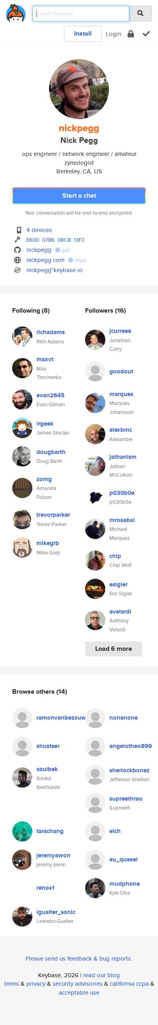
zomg (44, 479)
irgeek (44, 423)
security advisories (77, 983)
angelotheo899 (130, 746)
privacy (35, 983)
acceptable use (79, 992)
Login (113, 34)
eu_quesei (123, 859)
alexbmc (120, 429)
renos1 (45, 887)
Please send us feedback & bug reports (78, 958)
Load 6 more (113, 648)
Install (83, 33)
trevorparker (53, 514)
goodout (121, 371)
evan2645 (50, 395)
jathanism (123, 456)
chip (115, 556)
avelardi (120, 611)
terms (11, 983)
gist (65, 250)
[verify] (146, 34)
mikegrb (47, 543)
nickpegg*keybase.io (54, 270)
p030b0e (122, 492)
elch (115, 831)
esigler (118, 584)
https (79, 260)
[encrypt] (131, 34)
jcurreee (120, 330)
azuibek (47, 769)
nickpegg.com (45, 260)
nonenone (123, 717)
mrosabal (122, 520)
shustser (48, 746)
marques (121, 394)
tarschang (50, 831)
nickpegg (38, 249)
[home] (16, 11)
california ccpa (129, 983)
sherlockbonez (129, 770)
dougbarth (51, 452)
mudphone (124, 883)
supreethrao (126, 798)
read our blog (101, 975)
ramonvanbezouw (61, 717)
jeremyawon (53, 855)
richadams (50, 332)
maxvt (44, 359)
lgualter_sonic (55, 912)
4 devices (39, 230)
